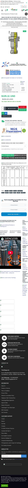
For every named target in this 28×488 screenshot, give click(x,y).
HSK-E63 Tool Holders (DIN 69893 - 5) (14, 23)
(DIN (15, 192)
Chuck (15, 190)
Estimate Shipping (6, 116)
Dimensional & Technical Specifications (7, 155)
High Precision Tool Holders (8, 21)
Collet (11, 190)
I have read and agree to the (13, 459)
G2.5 (3, 192)
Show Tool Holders (13, 214)
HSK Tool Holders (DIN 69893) (21, 21)
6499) (18, 192)
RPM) (11, 192)
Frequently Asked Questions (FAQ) (20, 155)
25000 (7, 192)
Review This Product (20, 157)
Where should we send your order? (12, 143)
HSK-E (6, 190)
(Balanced (20, 190)
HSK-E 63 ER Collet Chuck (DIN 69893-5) (14, 24)
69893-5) (23, 192)
